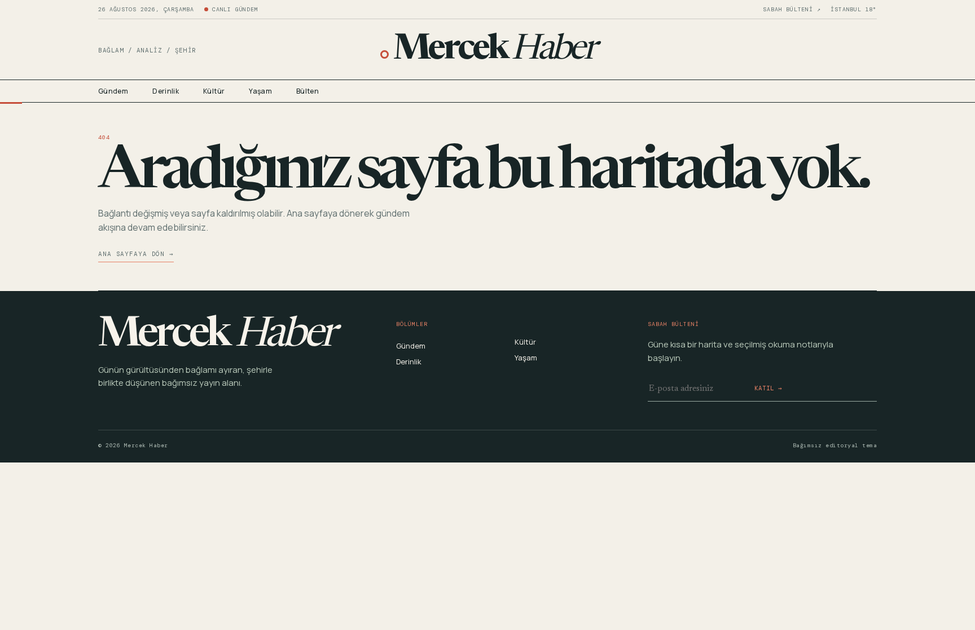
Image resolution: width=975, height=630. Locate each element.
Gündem (113, 91)
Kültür (214, 91)
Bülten (307, 91)
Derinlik (165, 91)
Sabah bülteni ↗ (791, 9)
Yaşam (260, 91)
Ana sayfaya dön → (136, 254)
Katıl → (768, 388)
